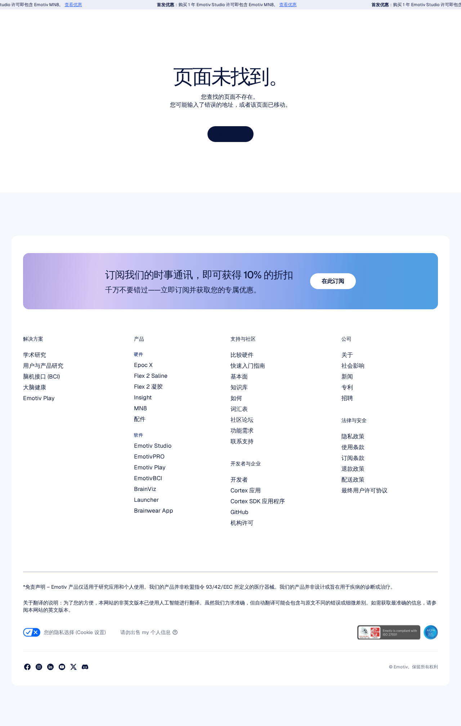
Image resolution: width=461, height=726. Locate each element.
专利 (347, 387)
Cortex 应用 (245, 490)
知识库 (239, 387)
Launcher (146, 500)
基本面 (239, 376)
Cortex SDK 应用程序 (257, 501)
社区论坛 (242, 420)
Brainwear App (153, 510)
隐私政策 (352, 436)
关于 (347, 355)
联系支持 (242, 441)
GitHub (239, 512)
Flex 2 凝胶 (148, 386)
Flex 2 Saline (150, 376)
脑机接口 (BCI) (41, 376)
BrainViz (145, 489)
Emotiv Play (39, 398)
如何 (236, 398)
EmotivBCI (148, 478)
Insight (143, 397)
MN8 (140, 408)
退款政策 (352, 469)
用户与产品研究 (43, 365)
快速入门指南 (247, 365)
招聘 (347, 398)
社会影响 (352, 365)
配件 (140, 419)
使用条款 (352, 447)
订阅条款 (352, 458)
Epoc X (143, 365)
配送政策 (352, 479)
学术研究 (34, 355)
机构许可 (242, 523)
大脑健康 (34, 387)
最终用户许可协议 (364, 490)
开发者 (239, 479)
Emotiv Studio (152, 446)
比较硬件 (242, 355)
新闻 (347, 376)
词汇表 (239, 409)
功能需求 (242, 430)
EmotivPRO (149, 456)
